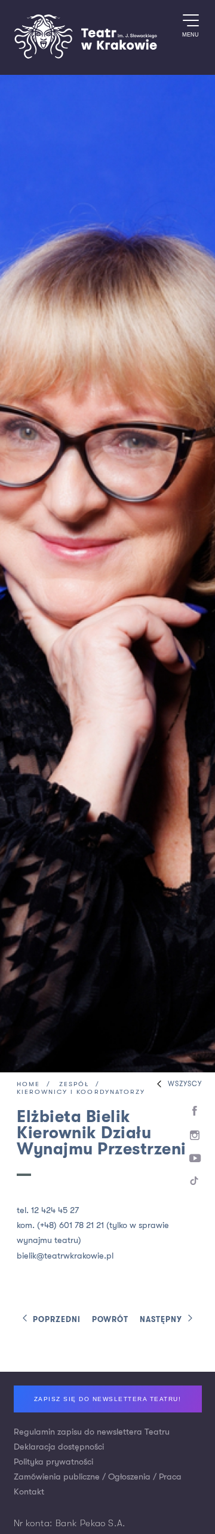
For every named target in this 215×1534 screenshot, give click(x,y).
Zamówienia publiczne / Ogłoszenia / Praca (98, 1477)
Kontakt (29, 1492)
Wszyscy (185, 1084)
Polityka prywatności (53, 1462)
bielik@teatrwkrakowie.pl (65, 1256)
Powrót (110, 1320)
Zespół (74, 1084)
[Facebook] (195, 1111)
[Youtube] (195, 1158)
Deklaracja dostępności (59, 1447)
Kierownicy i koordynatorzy (81, 1092)
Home (28, 1084)
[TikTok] (195, 1183)
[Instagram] (195, 1135)
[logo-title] (85, 56)
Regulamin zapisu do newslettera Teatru (92, 1432)
